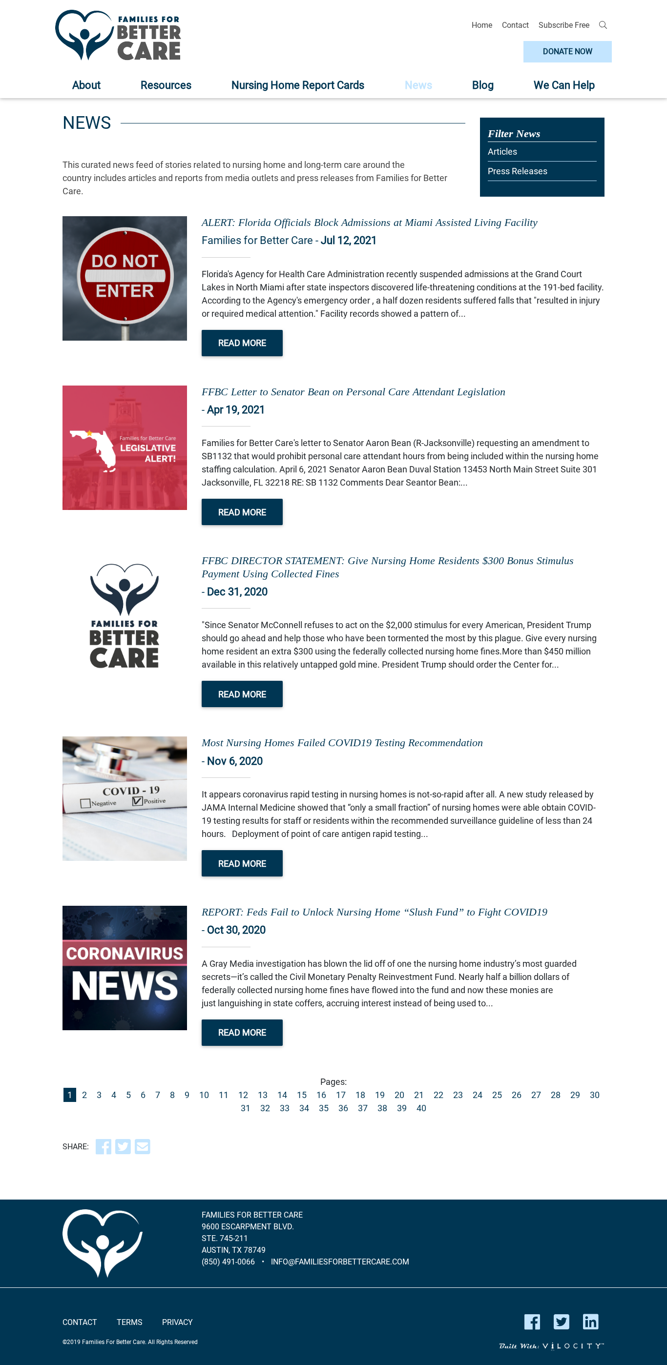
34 (304, 1108)
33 (285, 1108)
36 (343, 1108)
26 (516, 1095)
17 (341, 1095)
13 (263, 1095)
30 (595, 1095)
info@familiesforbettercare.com (340, 1261)
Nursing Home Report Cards (297, 85)
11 (224, 1095)
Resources (166, 85)
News (418, 85)
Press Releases (517, 171)
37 (363, 1108)
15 (302, 1095)
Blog (483, 85)
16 (321, 1095)
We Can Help (564, 85)
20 (399, 1095)
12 (243, 1095)
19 (380, 1095)
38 (382, 1108)
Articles (502, 151)
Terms (130, 1322)
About (86, 85)
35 (324, 1108)
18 (360, 1095)
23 (458, 1095)
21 (419, 1095)
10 (204, 1095)
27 (536, 1095)
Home (482, 25)
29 (575, 1095)
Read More (242, 343)
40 (421, 1108)
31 (245, 1108)
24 (477, 1095)
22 (438, 1095)
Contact (515, 25)
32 (265, 1108)
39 (402, 1108)
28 (556, 1095)
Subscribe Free (564, 25)
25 (497, 1095)
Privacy (177, 1322)
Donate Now (567, 51)
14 (282, 1095)
